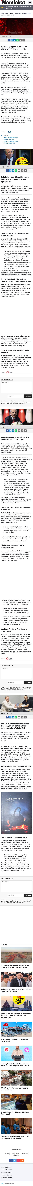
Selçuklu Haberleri (7, 1170)
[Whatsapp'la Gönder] (17, 40)
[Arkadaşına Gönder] (20, 40)
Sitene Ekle (16, 1155)
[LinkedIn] (14, 40)
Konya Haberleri (7, 1167)
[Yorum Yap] (25, 170)
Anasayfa (6, 1153)
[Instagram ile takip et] (18, 1160)
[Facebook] (9, 40)
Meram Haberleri (7, 1175)
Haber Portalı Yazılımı (9, 1183)
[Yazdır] (23, 40)
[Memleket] (13, 2)
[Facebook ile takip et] (11, 1160)
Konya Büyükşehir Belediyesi (11, 137)
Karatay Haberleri (7, 1172)
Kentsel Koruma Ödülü (9, 143)
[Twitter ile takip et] (14, 1160)
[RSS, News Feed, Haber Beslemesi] (22, 1160)
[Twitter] (12, 40)
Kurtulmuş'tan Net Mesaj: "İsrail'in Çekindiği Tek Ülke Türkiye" (19, 7)
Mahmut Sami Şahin (9, 139)
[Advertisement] (16, 316)
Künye (12, 1153)
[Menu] (30, 2)
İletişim (17, 1153)
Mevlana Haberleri (7, 1177)
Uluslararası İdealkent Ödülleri (11, 141)
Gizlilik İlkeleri (24, 1153)
